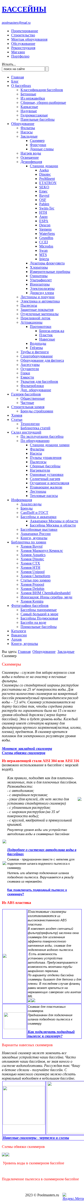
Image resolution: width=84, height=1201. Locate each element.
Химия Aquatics (33, 555)
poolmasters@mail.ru (16, 22)
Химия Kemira (32, 601)
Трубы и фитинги (35, 352)
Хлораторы (39, 267)
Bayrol (44, 196)
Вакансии (19, 635)
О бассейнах (21, 86)
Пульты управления (45, 458)
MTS (43, 255)
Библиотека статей (35, 428)
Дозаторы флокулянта (47, 263)
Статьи (16, 420)
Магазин (18, 52)
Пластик (46, 335)
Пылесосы (29, 305)
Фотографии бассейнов (30, 606)
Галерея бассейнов (26, 394)
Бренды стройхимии (37, 411)
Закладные (29, 136)
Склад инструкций (26, 432)
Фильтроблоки (32, 386)
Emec (43, 191)
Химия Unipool (33, 572)
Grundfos (46, 238)
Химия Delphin (32, 589)
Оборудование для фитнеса (42, 360)
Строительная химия (27, 407)
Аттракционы (31, 322)
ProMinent (47, 179)
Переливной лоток (35, 318)
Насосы (27, 132)
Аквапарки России (36, 534)
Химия (16, 415)
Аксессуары (30, 365)
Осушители (30, 369)
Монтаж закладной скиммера (27, 749)
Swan (43, 250)
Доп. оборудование (36, 390)
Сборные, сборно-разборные (43, 103)
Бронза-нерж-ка (51, 331)
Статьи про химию (36, 580)
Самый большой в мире (39, 614)
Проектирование (24, 31)
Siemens (45, 229)
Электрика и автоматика (40, 301)
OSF (42, 200)
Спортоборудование (37, 356)
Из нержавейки (33, 98)
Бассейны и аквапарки (38, 517)
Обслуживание (23, 44)
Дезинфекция (31, 162)
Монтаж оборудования (29, 39)
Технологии (30, 424)
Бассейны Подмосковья (39, 618)
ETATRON (47, 183)
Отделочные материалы (40, 314)
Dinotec (45, 174)
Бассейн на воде (33, 622)
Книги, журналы (34, 538)
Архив (16, 639)
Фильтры (28, 128)
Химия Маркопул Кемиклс (42, 551)
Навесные (47, 339)
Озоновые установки (46, 475)
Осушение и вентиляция (49, 483)
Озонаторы (39, 276)
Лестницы (38, 491)
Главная (17, 77)
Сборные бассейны (45, 466)
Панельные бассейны (38, 119)
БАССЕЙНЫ (24, 9)
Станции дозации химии (50, 445)
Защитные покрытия (37, 310)
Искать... (9, 64)
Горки (25, 373)
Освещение (30, 157)
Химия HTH (30, 568)
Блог (15, 81)
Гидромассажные (34, 115)
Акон (43, 217)
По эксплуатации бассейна (42, 436)
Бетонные (28, 94)
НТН (43, 212)
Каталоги (18, 631)
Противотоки (40, 327)
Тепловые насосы (44, 496)
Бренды (27, 508)
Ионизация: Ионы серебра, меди (46, 597)
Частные (27, 403)
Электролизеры (42, 289)
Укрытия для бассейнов (39, 382)
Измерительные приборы (50, 272)
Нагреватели (40, 470)
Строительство (23, 35)
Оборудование (22, 124)
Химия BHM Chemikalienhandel (45, 593)
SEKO (44, 187)
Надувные (29, 111)
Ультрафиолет (41, 280)
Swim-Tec (46, 208)
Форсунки (38, 145)
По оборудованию (35, 441)
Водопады (38, 343)
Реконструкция (23, 48)
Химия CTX (30, 563)
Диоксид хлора (42, 293)
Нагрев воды (31, 153)
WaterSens (47, 234)
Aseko (44, 170)
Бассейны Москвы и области (53, 525)
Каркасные (29, 107)
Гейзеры (36, 348)
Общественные (33, 398)
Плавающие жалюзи (46, 487)
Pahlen (44, 204)
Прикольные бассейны (39, 627)
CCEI (43, 242)
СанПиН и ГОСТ (34, 513)
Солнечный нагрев (45, 479)
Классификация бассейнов (42, 90)
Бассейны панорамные (39, 610)
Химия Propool (32, 584)
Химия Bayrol (31, 546)
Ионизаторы (40, 284)
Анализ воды (31, 504)
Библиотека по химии (28, 542)
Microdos (46, 246)
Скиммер (37, 141)
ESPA (43, 221)
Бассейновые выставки (39, 529)
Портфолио (20, 56)
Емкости (27, 377)
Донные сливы (42, 149)
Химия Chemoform (35, 576)
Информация (21, 500)
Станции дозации (44, 166)
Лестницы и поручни (38, 297)
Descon (44, 225)
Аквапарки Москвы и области (54, 521)
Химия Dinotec (32, 559)
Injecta (44, 259)
